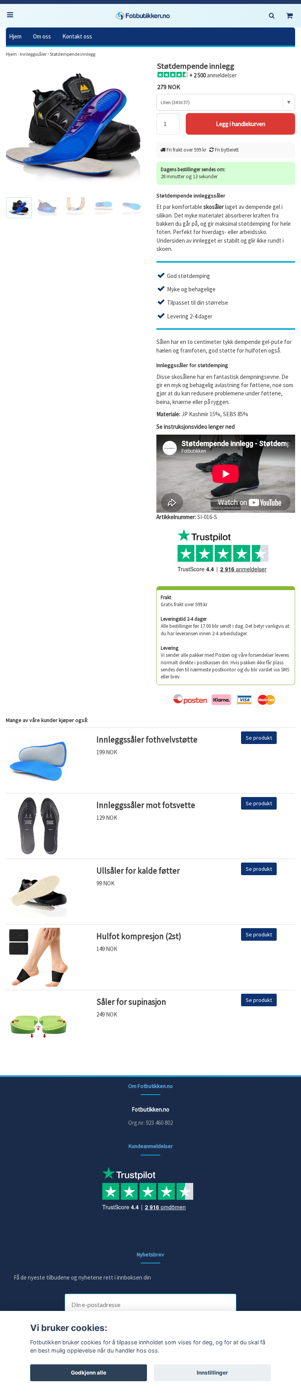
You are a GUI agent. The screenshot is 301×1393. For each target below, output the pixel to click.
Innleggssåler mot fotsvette (145, 805)
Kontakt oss (77, 36)
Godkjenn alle (88, 1372)
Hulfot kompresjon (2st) (138, 936)
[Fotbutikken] (142, 16)
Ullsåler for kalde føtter (138, 870)
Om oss (42, 36)
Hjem (15, 36)
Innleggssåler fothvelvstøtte (147, 739)
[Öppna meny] (11, 15)
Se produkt (259, 737)
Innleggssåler (33, 54)
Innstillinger (212, 1372)
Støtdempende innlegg (72, 54)
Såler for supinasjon (131, 1001)
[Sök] (271, 16)
